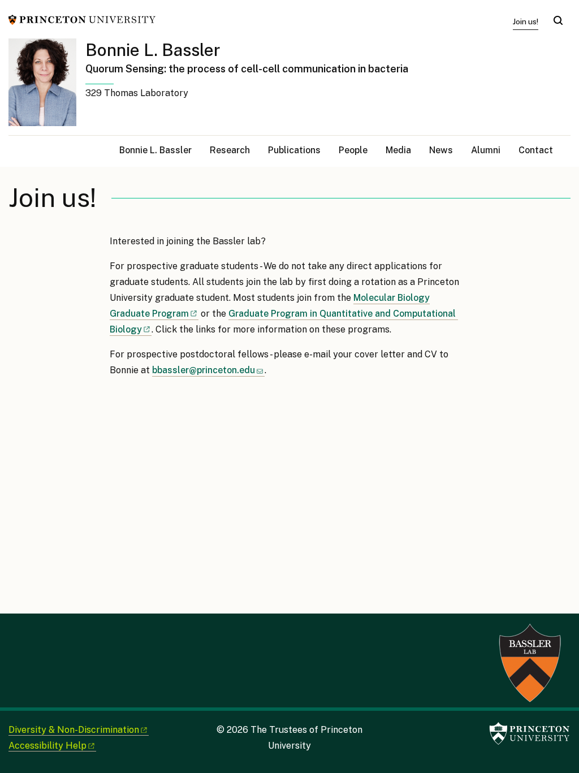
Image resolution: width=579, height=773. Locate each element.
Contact (535, 150)
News (441, 150)
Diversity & (73, 729)
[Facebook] (16, 633)
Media (398, 150)
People (353, 150)
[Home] (46, 86)
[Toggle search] (558, 20)
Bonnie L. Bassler (153, 50)
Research (230, 150)
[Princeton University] (81, 19)
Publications (294, 150)
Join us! (525, 21)
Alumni (485, 150)
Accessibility (47, 745)
